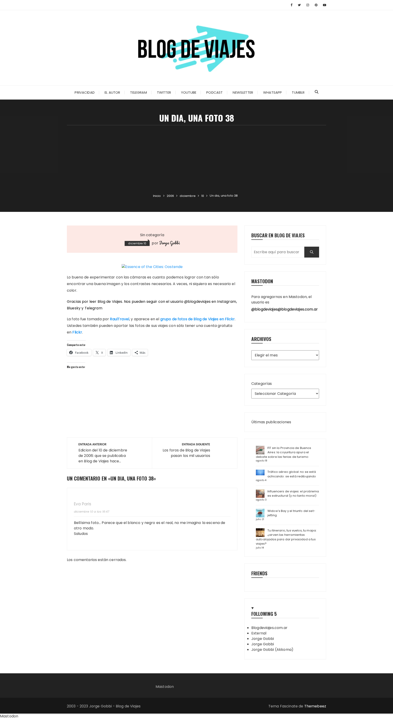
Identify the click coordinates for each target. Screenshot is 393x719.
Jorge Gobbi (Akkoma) (272, 649)
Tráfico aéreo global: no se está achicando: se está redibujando (291, 474)
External (258, 633)
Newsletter (243, 92)
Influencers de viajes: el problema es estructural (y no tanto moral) (293, 493)
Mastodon (165, 686)
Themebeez (315, 706)
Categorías (261, 383)
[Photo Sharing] (152, 266)
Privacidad (85, 92)
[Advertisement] (196, 159)
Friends (259, 573)
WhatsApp (272, 92)
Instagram (226, 301)
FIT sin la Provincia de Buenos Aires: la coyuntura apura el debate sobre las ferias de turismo (283, 452)
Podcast (214, 92)
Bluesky (74, 308)
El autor (112, 92)
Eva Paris (82, 504)
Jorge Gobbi (169, 243)
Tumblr (298, 92)
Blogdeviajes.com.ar (269, 627)
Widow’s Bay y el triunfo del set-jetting (291, 513)
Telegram (138, 92)
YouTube (188, 92)
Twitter (164, 92)
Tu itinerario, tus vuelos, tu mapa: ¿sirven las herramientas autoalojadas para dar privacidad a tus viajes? (286, 537)
